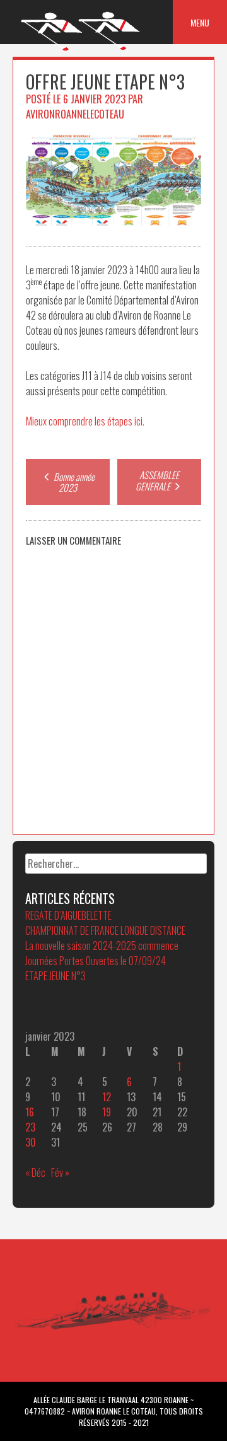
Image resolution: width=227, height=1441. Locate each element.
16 (29, 1112)
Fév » (60, 1172)
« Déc (35, 1172)
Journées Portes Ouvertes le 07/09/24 (95, 960)
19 (106, 1112)
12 (106, 1096)
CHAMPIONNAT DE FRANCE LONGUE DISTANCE (105, 930)
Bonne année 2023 (73, 482)
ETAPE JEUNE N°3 (55, 975)
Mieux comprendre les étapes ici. (85, 421)
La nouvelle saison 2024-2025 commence (101, 945)
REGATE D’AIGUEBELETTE (68, 915)
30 (30, 1142)
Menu (199, 22)
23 (30, 1127)
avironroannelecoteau (75, 114)
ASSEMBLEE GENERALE (157, 480)
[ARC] (81, 49)
